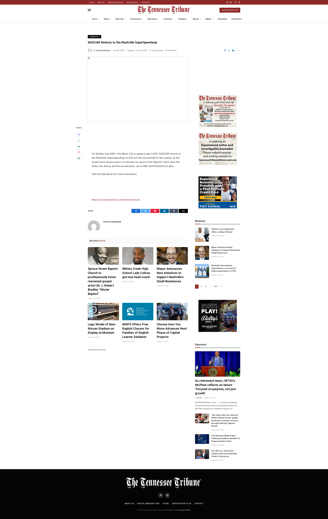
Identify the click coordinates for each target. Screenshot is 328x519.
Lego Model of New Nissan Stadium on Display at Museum (101, 328)
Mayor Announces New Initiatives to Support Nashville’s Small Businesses (170, 275)
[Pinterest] (78, 152)
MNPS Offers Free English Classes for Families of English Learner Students (135, 331)
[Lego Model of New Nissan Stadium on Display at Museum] (103, 311)
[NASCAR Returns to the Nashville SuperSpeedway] (138, 89)
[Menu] (89, 10)
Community (135, 19)
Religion (182, 19)
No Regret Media (183, 510)
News (106, 19)
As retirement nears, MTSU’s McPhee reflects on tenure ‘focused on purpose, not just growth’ (215, 387)
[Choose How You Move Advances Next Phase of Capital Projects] (172, 311)
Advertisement (132, 2)
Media (208, 19)
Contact (198, 504)
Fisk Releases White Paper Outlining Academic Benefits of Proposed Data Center (225, 438)
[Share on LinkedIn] (233, 50)
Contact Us (145, 2)
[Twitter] (78, 140)
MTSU (199, 398)
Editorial (120, 19)
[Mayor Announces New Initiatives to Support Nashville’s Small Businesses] (172, 256)
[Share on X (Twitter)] (229, 50)
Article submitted (103, 50)
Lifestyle (167, 19)
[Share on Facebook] (225, 50)
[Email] (78, 158)
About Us (101, 2)
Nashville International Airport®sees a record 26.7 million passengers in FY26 (223, 268)
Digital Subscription (115, 2)
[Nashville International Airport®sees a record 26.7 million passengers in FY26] (202, 271)
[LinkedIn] (78, 146)
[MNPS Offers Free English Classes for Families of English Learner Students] (137, 311)
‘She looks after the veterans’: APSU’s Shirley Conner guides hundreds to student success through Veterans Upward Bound (225, 420)
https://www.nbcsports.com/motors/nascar (116, 199)
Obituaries (236, 19)
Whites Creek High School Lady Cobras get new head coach (136, 273)
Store (166, 504)
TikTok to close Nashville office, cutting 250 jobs (222, 230)
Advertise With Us (230, 10)
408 (215, 286)
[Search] (239, 2)
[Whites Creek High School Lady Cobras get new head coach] (137, 256)
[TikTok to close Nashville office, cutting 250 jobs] (202, 235)
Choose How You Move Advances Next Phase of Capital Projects (172, 331)
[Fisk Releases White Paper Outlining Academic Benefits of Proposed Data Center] (202, 439)
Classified (222, 19)
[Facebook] (78, 134)
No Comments (158, 50)
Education (152, 19)
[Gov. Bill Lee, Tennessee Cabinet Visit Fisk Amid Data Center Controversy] (202, 454)
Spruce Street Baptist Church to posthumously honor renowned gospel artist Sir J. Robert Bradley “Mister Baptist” (103, 281)
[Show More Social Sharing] (238, 50)
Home (91, 2)
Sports (196, 19)
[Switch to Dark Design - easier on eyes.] (235, 2)
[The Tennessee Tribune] (164, 10)
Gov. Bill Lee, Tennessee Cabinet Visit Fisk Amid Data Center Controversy (224, 453)
